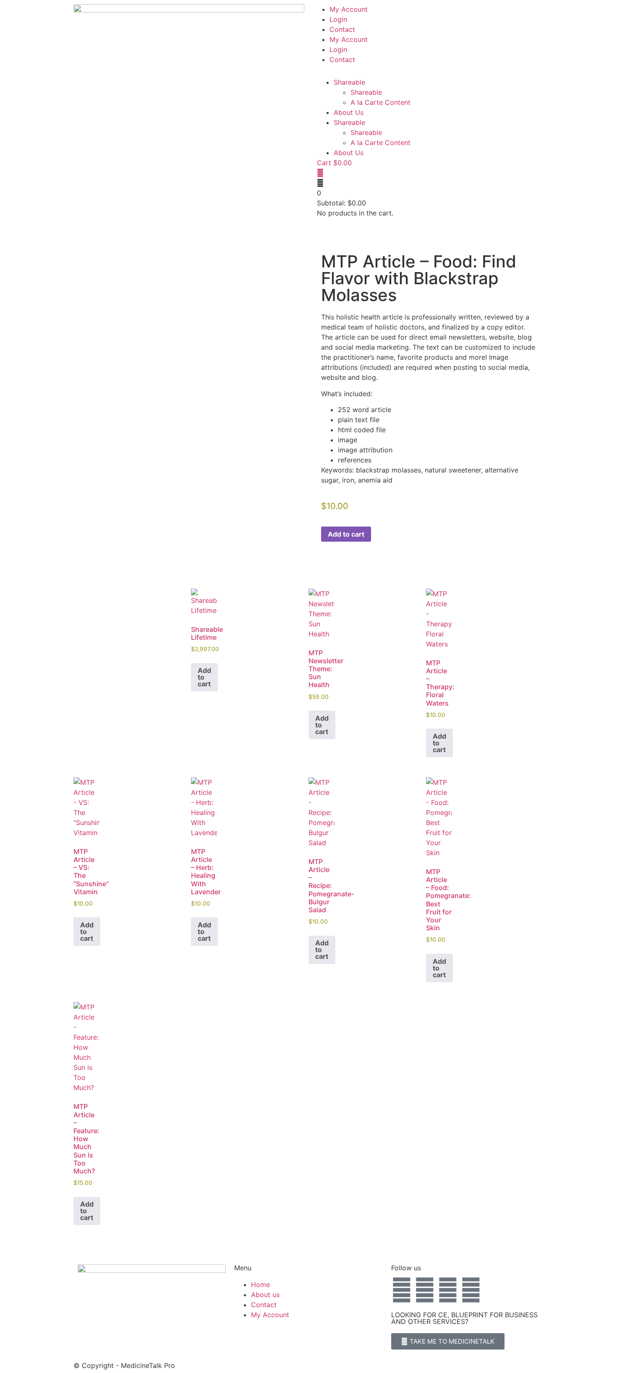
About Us (348, 112)
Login (338, 19)
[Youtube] (447, 1290)
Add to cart (346, 534)
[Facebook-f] (401, 1290)
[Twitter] (424, 1290)
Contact (342, 29)
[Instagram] (470, 1290)
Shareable (349, 82)
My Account (348, 9)
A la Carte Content (380, 102)
